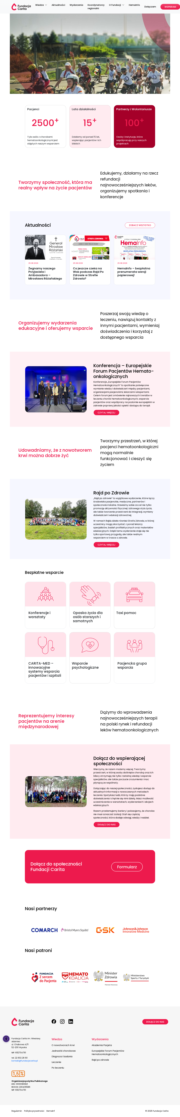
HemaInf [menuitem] (50, 1111)
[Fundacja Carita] (21, 7)
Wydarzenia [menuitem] (76, 5)
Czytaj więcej (106, 412)
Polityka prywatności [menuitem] (34, 1111)
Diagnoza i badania (62, 1056)
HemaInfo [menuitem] (134, 5)
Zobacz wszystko (140, 225)
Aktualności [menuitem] (58, 5)
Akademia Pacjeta (102, 1045)
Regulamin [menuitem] (17, 1111)
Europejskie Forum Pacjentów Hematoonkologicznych (108, 1052)
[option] (44, 930)
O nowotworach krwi (63, 1045)
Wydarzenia (100, 1039)
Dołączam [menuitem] (150, 6)
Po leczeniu (58, 1067)
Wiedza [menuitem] (39, 5)
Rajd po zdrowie (100, 1059)
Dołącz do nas (107, 824)
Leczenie (56, 1062)
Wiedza (57, 1039)
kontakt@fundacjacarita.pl (25, 1060)
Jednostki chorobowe (64, 1050)
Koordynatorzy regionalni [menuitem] (96, 6)
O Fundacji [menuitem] (115, 5)
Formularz (127, 867)
